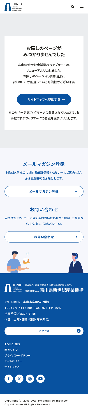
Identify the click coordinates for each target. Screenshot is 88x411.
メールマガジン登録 (44, 191)
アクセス (44, 331)
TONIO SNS (12, 344)
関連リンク (11, 350)
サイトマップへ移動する (44, 99)
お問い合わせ (44, 237)
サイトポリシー (14, 361)
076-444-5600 (22, 307)
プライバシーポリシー (18, 355)
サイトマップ (12, 366)
